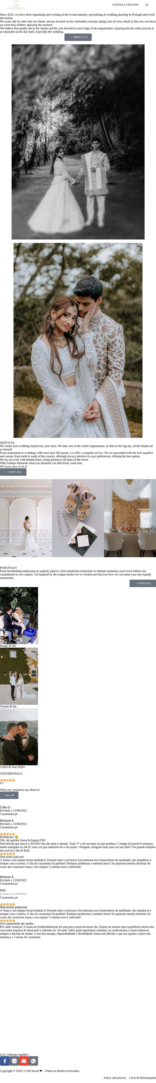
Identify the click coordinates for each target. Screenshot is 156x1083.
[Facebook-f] (5, 1061)
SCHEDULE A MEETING (125, 4)
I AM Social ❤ (33, 1071)
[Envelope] (24, 1061)
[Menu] (146, 4)
